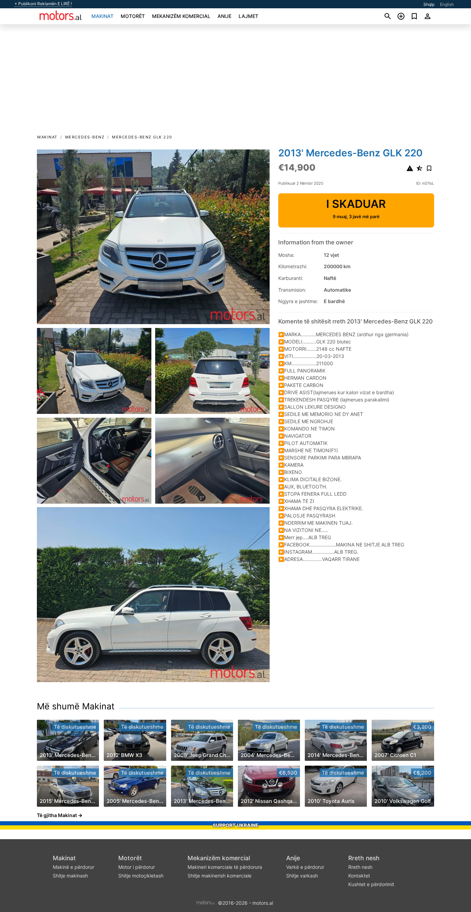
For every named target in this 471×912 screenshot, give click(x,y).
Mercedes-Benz (85, 137)
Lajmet (248, 16)
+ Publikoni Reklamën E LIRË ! (43, 3)
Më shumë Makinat (75, 706)
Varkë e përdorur (305, 867)
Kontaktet (359, 876)
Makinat (102, 16)
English (447, 4)
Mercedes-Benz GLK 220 (142, 137)
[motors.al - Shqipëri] (206, 902)
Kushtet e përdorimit (371, 884)
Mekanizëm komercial (181, 16)
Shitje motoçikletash (140, 876)
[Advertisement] (235, 81)
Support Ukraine (236, 825)
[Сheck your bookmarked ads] (414, 16)
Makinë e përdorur (73, 867)
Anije (224, 16)
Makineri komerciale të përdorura (225, 867)
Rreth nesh (364, 858)
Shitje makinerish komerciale (219, 876)
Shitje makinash (70, 876)
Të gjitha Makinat (57, 815)
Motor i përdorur (136, 867)
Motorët (133, 16)
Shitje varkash (302, 876)
